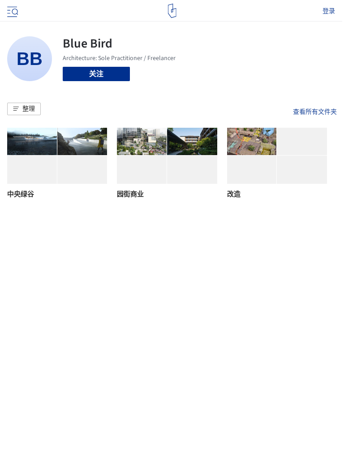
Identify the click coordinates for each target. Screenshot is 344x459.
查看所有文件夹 (315, 111)
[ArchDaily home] (172, 11)
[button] (24, 109)
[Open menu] (11, 10)
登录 (328, 11)
